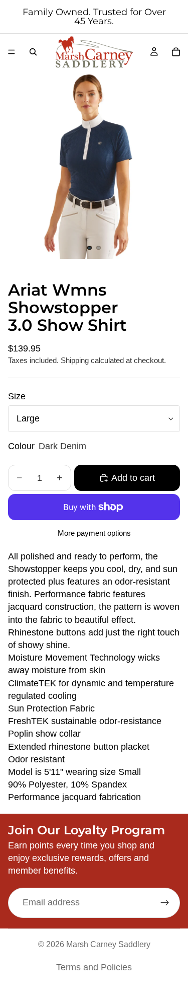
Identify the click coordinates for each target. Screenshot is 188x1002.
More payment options (94, 533)
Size (17, 396)
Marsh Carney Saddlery (108, 944)
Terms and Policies (94, 967)
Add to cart (133, 478)
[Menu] (11, 51)
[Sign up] (164, 902)
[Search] (33, 52)
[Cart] (176, 52)
